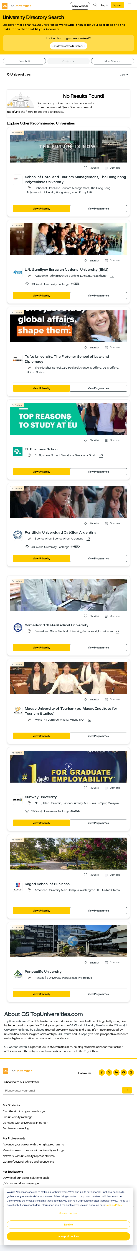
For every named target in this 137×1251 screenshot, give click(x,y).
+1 (89, 720)
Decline (68, 1224)
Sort (122, 74)
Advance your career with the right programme (33, 1144)
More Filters (111, 61)
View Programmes (98, 208)
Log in (104, 5)
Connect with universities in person (25, 1123)
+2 (117, 631)
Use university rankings (17, 1117)
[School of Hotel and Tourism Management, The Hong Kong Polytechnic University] (17, 179)
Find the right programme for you (24, 1111)
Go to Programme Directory (67, 46)
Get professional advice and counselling (28, 1161)
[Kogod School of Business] (17, 886)
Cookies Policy (113, 1205)
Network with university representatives (29, 1156)
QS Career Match (15, 1047)
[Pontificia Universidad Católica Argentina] (17, 534)
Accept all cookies (68, 1236)
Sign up (117, 5)
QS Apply (84, 1034)
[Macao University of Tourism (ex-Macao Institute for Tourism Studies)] (17, 711)
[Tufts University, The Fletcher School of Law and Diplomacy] (17, 359)
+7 (112, 276)
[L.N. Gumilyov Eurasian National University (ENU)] (17, 272)
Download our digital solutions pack (26, 1178)
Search (23, 61)
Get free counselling (16, 1128)
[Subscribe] (127, 1090)
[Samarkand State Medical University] (17, 627)
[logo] (16, 5)
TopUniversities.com (17, 1021)
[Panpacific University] (17, 974)
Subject (67, 61)
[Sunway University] (17, 799)
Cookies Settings (68, 1213)
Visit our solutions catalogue (21, 1183)
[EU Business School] (17, 451)
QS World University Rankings (88, 1025)
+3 (101, 456)
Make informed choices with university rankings (33, 1150)
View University (41, 208)
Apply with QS (80, 6)
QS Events (64, 1034)
